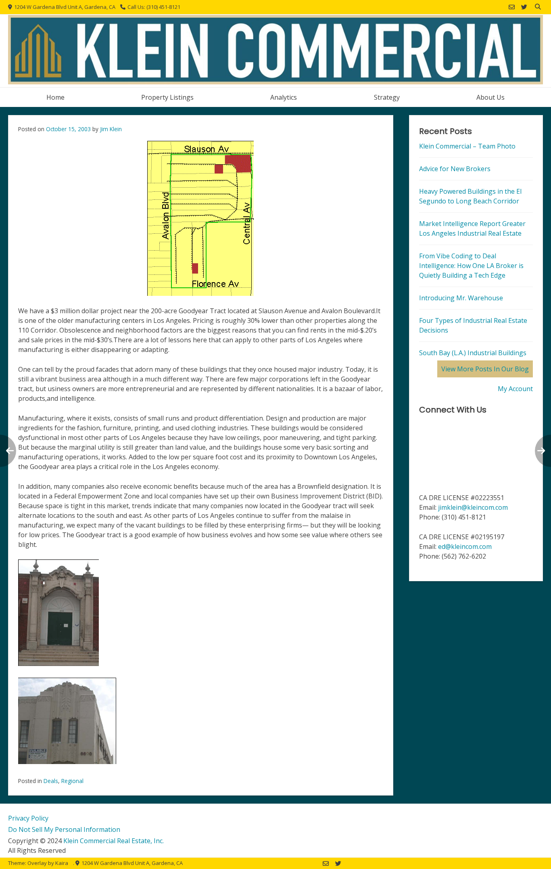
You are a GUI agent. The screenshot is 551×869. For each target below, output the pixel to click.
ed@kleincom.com (465, 546)
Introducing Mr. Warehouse (461, 297)
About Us (490, 97)
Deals (51, 781)
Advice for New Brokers (454, 168)
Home (55, 97)
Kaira (61, 863)
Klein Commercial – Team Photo (467, 146)
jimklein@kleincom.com (473, 507)
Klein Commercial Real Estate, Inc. (113, 840)
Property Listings (167, 97)
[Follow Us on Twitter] (524, 7)
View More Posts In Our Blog (485, 368)
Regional (72, 781)
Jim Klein (111, 129)
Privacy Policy (28, 818)
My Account (515, 388)
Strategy (387, 97)
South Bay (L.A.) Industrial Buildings (472, 352)
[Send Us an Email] (512, 7)
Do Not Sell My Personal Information (64, 829)
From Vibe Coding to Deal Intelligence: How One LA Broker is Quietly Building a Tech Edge (471, 265)
